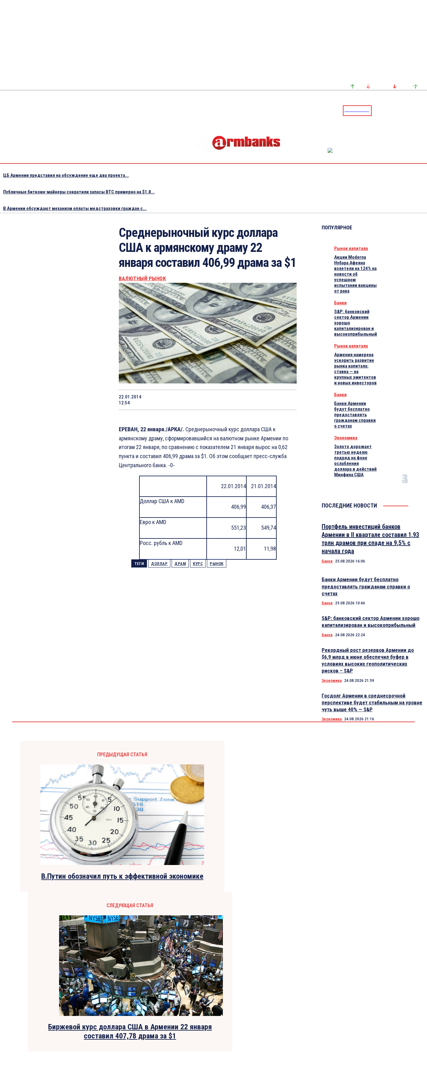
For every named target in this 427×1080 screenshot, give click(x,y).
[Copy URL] (263, 399)
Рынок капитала (351, 248)
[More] (286, 399)
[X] (174, 399)
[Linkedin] (423, 110)
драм (180, 563)
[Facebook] (400, 110)
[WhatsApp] (196, 399)
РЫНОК (217, 563)
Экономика (345, 438)
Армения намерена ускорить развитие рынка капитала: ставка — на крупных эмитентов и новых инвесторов (355, 369)
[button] (377, 110)
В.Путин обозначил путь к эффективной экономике (122, 876)
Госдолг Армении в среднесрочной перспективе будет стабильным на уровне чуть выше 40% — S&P (372, 702)
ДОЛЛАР (159, 563)
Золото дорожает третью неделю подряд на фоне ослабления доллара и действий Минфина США (355, 461)
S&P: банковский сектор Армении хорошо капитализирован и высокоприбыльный (370, 621)
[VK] (241, 399)
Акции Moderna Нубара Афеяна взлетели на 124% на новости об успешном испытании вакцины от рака (355, 274)
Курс (198, 563)
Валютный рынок (142, 278)
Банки (340, 303)
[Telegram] (408, 110)
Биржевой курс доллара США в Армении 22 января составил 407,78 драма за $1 (130, 1031)
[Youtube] (415, 110)
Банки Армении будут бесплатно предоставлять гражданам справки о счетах (355, 415)
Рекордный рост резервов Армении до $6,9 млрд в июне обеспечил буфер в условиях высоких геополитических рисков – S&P (368, 660)
